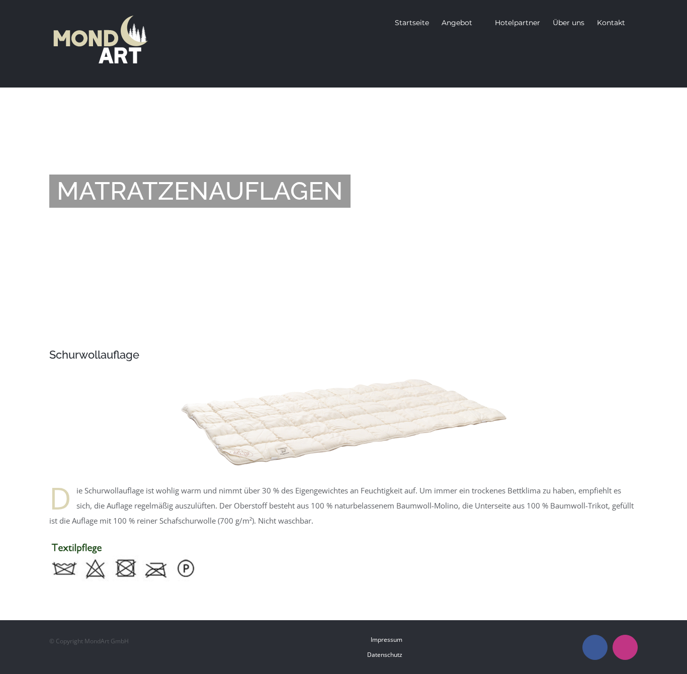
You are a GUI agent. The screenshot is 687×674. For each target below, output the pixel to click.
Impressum (386, 639)
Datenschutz (384, 654)
